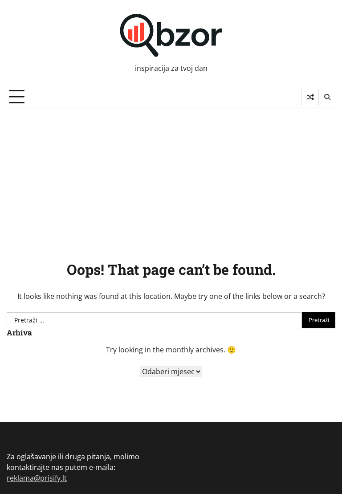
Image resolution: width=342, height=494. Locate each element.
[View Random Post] (310, 97)
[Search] (326, 97)
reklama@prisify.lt (37, 478)
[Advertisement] (171, 174)
